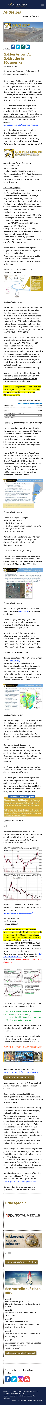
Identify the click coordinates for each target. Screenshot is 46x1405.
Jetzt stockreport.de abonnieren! (20, 1353)
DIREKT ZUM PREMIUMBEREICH (19, 1077)
